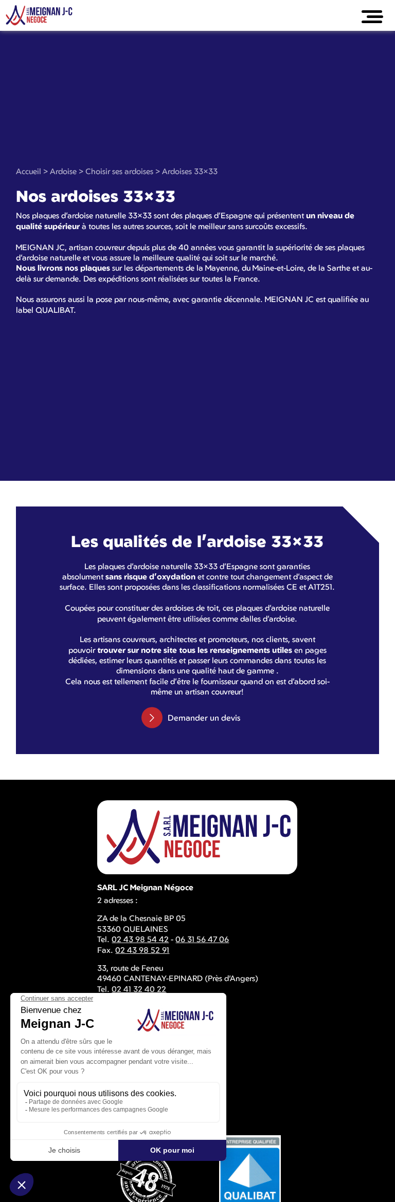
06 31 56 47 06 (202, 939)
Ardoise (63, 171)
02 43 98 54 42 (140, 939)
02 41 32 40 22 (139, 989)
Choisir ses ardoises (119, 171)
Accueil (28, 171)
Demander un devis (204, 717)
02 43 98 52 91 (142, 950)
